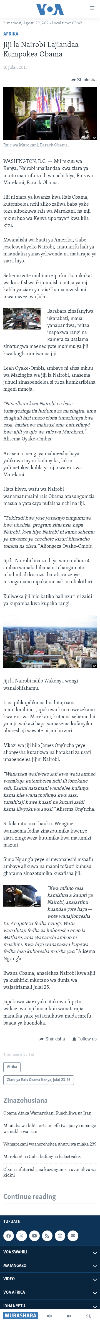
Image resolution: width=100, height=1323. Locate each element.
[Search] (88, 1316)
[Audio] (49, 1316)
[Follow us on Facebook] (8, 1235)
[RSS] (47, 1235)
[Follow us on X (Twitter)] (21, 1235)
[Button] (84, 80)
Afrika (10, 34)
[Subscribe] (73, 1235)
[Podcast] (60, 1235)
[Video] (69, 1316)
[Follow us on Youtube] (34, 1235)
